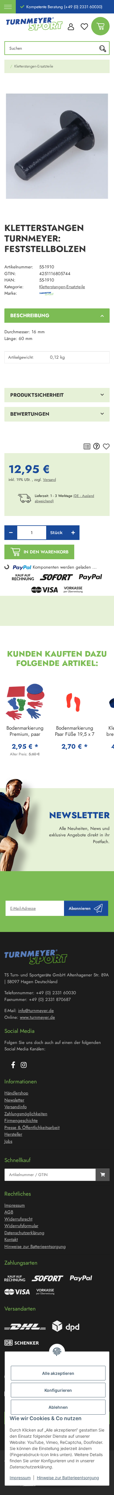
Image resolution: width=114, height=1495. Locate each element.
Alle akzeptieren (58, 1373)
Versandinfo (15, 1107)
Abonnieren (80, 908)
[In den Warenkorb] (9, 86)
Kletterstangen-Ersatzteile (62, 287)
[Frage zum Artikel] (96, 446)
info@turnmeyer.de (36, 1010)
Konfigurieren (58, 1390)
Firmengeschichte (21, 1120)
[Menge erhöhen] (73, 532)
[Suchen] (104, 48)
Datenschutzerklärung (24, 1233)
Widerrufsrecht (18, 1219)
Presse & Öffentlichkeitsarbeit (32, 1127)
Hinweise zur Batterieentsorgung (68, 1477)
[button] (70, 26)
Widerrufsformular (21, 1226)
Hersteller (13, 1134)
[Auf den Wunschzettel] (106, 446)
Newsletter (14, 1100)
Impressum (20, 1477)
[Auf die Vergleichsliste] (87, 446)
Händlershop (16, 1093)
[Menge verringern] (10, 532)
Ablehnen (58, 1407)
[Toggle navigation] (8, 6)
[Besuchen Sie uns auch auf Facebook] (13, 1065)
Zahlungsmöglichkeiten (25, 1114)
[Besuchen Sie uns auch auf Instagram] (24, 1065)
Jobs (8, 1141)
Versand (49, 479)
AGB (8, 1212)
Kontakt (11, 1239)
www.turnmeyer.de (37, 1017)
